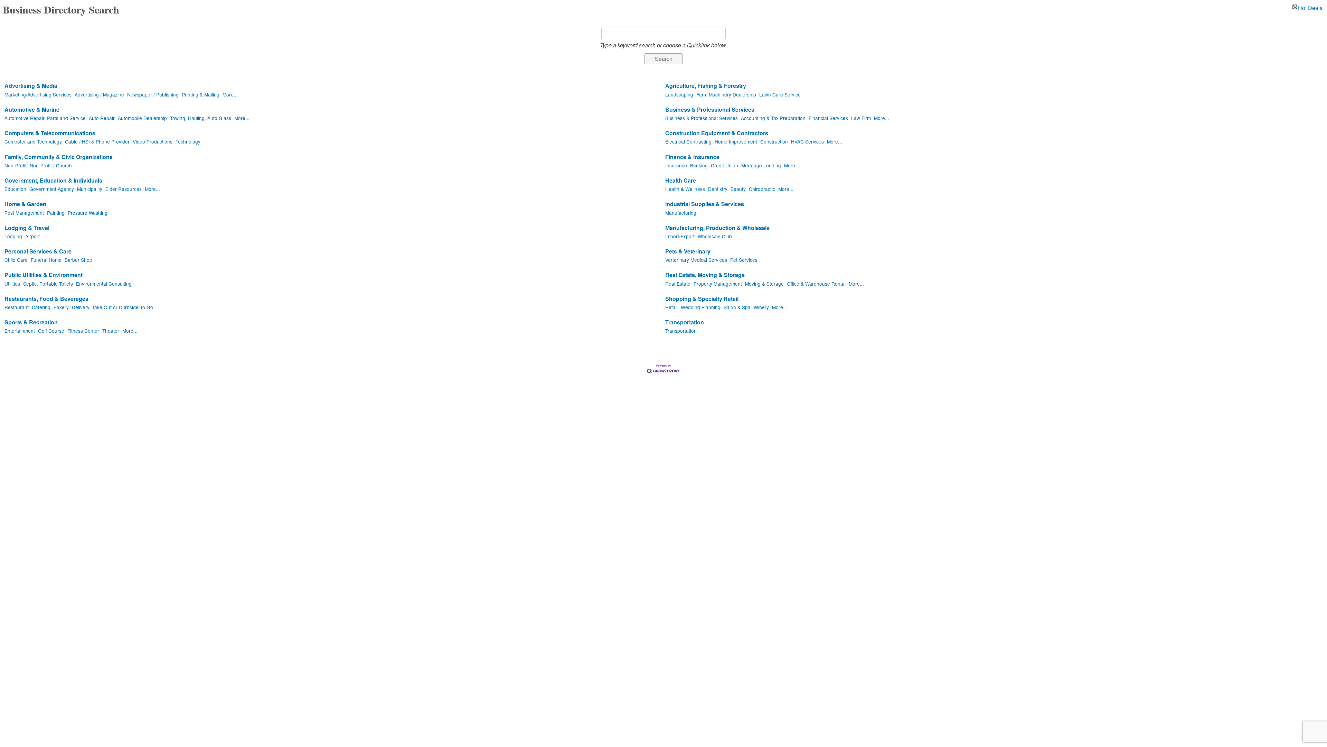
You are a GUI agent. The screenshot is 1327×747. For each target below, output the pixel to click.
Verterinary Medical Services (696, 259)
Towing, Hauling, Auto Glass (200, 117)
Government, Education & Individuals (53, 180)
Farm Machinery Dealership (726, 94)
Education (15, 188)
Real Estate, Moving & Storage (705, 275)
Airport (32, 236)
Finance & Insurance (692, 157)
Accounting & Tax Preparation (773, 117)
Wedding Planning (701, 307)
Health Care (680, 180)
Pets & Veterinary (687, 251)
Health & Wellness (685, 188)
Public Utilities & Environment (43, 275)
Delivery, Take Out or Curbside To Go (112, 307)
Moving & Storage (764, 283)
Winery (761, 307)
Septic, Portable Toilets (48, 283)
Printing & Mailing (200, 94)
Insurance (676, 165)
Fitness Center (83, 330)
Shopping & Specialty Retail (701, 299)
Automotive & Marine (31, 109)
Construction (774, 141)
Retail (671, 307)
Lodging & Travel (26, 228)
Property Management (718, 283)
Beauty (738, 188)
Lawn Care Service (780, 94)
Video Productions (152, 141)
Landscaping (679, 94)
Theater (110, 330)
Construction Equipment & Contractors (716, 133)
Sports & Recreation (31, 322)
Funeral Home (46, 259)
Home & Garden (25, 204)
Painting (56, 212)
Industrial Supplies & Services (704, 204)
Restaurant (16, 307)
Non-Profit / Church (51, 165)
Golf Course (51, 330)
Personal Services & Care (38, 251)
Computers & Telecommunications (49, 133)
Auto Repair (102, 117)
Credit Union (724, 165)
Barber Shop (78, 259)
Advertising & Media (30, 86)
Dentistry (717, 188)
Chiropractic (762, 188)
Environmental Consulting (104, 283)
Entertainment (19, 330)
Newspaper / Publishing (153, 94)
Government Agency (51, 188)
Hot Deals (1310, 6)
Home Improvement (736, 141)
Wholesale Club (715, 236)
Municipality (89, 188)
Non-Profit (15, 165)
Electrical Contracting (688, 141)
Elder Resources (123, 188)
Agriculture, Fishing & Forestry (705, 86)
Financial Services (828, 117)
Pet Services (743, 259)
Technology (188, 141)
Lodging (13, 236)
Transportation (684, 322)
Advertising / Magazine (99, 94)
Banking (699, 165)
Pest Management (24, 212)
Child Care (16, 259)
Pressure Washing (87, 212)
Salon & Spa (737, 307)
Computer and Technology (33, 141)
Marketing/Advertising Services (38, 94)
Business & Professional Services (709, 109)
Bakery (61, 307)
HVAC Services (807, 141)
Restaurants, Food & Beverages (46, 299)
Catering (41, 307)
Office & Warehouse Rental (816, 283)
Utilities (12, 283)
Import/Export (680, 236)
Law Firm (861, 117)
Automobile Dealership (142, 117)
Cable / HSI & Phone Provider (97, 141)
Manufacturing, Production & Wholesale (717, 228)
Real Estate (677, 283)
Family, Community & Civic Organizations (58, 157)
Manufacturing (680, 212)
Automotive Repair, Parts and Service (45, 117)
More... (230, 94)
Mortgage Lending (761, 165)
